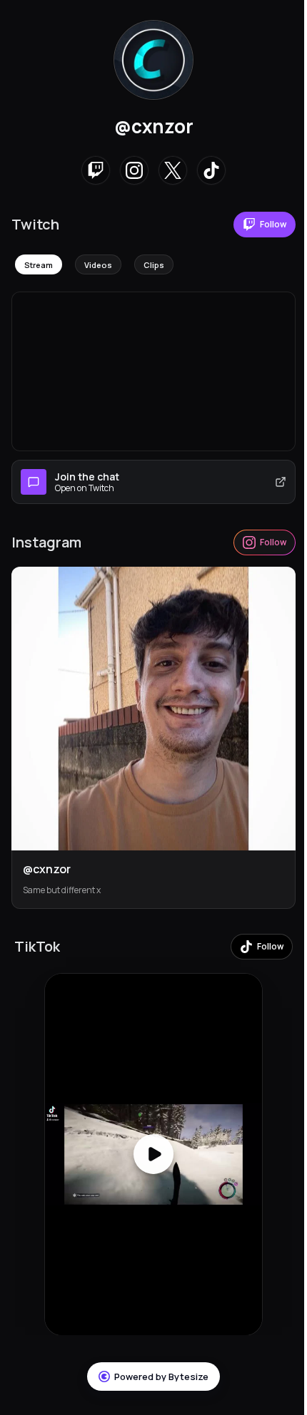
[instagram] (134, 170)
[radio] (38, 264)
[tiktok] (211, 170)
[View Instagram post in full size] (153, 708)
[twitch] (95, 170)
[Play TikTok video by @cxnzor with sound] (153, 1154)
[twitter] (172, 170)
